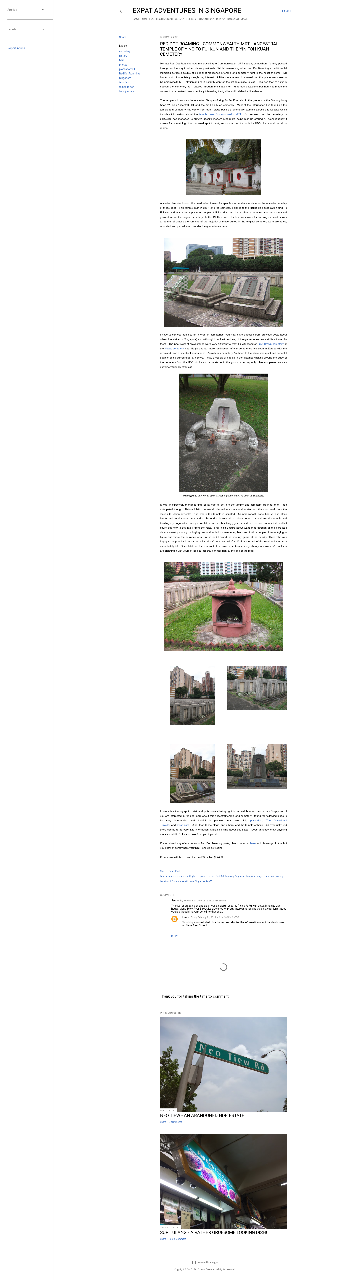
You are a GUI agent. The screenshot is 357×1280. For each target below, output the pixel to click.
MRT (122, 60)
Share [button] (122, 37)
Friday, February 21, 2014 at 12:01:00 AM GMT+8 (201, 900)
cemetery (125, 51)
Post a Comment (177, 1239)
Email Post (174, 871)
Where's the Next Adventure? (195, 19)
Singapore (125, 77)
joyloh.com (182, 824)
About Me (148, 19)
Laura (185, 917)
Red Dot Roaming (227, 19)
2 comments (175, 1122)
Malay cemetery (174, 348)
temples (124, 82)
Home (136, 19)
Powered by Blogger (208, 1262)
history (123, 55)
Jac (173, 900)
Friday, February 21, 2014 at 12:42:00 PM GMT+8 (215, 917)
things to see (126, 86)
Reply (174, 936)
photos (123, 64)
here (253, 843)
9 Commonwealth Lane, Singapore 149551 (192, 881)
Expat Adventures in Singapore (187, 10)
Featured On (164, 19)
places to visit (127, 69)
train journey (126, 91)
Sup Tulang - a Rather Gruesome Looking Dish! (213, 1232)
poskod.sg (256, 820)
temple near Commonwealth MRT (220, 114)
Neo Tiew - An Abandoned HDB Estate (202, 1115)
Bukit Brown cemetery (271, 343)
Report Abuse (16, 48)
